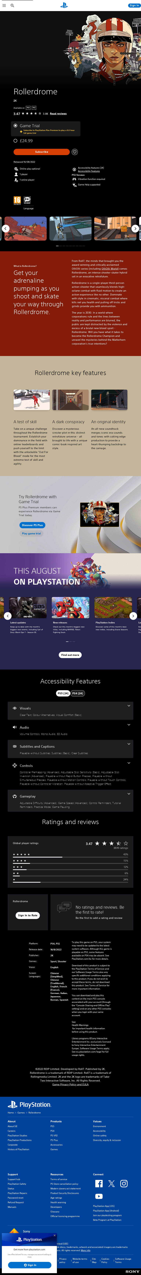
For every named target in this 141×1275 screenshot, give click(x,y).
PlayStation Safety (17, 1183)
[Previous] (6, 228)
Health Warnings (80, 1025)
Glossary (54, 1211)
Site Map (94, 1260)
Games (21, 1112)
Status (11, 1188)
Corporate (13, 1144)
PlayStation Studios (17, 1135)
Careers (11, 1130)
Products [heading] (56, 1121)
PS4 (52, 1130)
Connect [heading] (98, 1174)
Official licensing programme (65, 1216)
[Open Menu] (4, 5)
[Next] (135, 228)
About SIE (12, 1126)
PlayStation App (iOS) (104, 1206)
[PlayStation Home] (64, 6)
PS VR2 (53, 1135)
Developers (56, 1207)
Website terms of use (80, 1260)
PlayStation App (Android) (106, 1210)
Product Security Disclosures (64, 1193)
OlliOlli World (110, 268)
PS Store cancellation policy (64, 1183)
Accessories (56, 1144)
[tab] (63, 693)
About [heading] (11, 1121)
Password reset (15, 1197)
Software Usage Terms (123, 1260)
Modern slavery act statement (65, 1188)
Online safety (99, 1135)
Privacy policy (62, 1260)
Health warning (58, 1202)
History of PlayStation (18, 1149)
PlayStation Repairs (17, 1193)
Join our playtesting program (107, 1215)
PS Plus (54, 1140)
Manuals (12, 1207)
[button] (89, 171)
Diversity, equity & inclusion (107, 1140)
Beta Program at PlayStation (107, 1219)
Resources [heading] (56, 1174)
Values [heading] (97, 1121)
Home (11, 1112)
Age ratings (56, 1197)
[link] (70, 616)
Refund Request (16, 1202)
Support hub (14, 1179)
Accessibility (99, 1130)
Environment (99, 1126)
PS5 (52, 1126)
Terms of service (58, 1179)
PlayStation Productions (20, 1140)
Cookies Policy (105, 1260)
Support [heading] (13, 1174)
